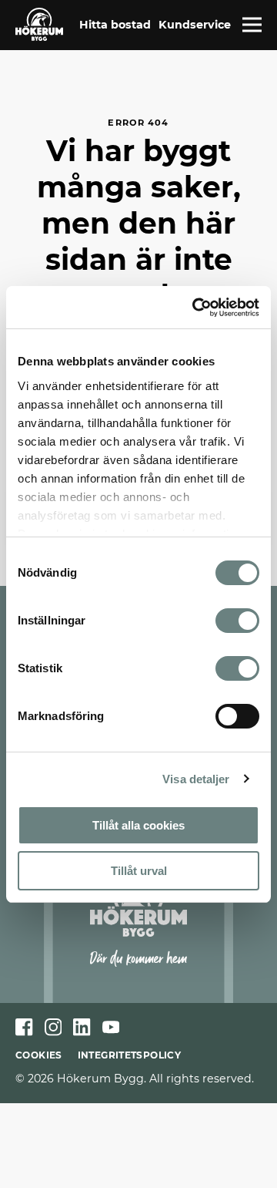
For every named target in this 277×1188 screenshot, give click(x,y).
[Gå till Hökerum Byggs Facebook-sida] (24, 1027)
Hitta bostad (115, 25)
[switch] (237, 620)
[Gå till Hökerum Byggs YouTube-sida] (111, 1027)
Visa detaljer (195, 779)
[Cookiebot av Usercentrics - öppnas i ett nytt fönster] (195, 308)
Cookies (38, 1055)
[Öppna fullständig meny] (252, 25)
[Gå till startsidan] (39, 24)
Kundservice (195, 25)
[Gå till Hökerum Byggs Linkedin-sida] (82, 1027)
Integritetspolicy (129, 1055)
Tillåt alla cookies (138, 825)
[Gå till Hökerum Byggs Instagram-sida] (53, 1027)
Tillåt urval (139, 870)
